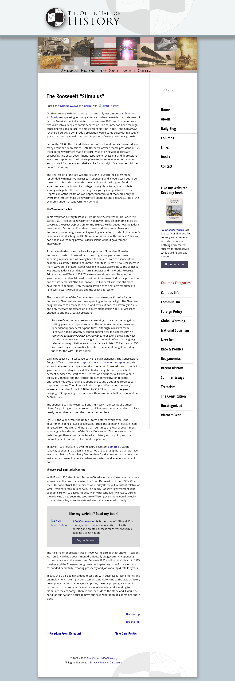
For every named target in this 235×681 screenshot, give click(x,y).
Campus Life (170, 292)
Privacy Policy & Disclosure (106, 662)
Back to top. (133, 614)
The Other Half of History (102, 658)
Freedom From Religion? (64, 633)
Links (165, 147)
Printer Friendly (109, 105)
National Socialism (175, 330)
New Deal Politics (127, 633)
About (165, 119)
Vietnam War (171, 415)
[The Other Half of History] (79, 32)
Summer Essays (172, 377)
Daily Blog (168, 128)
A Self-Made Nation (83, 521)
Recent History (172, 367)
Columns (167, 137)
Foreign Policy (171, 311)
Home (165, 109)
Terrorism (168, 386)
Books (165, 156)
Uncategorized (171, 405)
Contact (166, 166)
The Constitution (173, 396)
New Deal (87, 105)
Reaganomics (171, 358)
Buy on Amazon (86, 540)
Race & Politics (172, 349)
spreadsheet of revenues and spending (106, 362)
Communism (170, 302)
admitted (113, 446)
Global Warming (173, 320)
